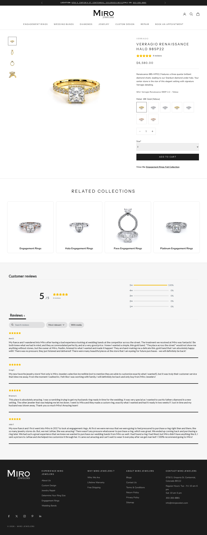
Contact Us (131, 482)
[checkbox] (76, 325)
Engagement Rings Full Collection (162, 167)
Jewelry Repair (48, 490)
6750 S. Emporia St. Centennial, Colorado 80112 (98, 3)
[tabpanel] (103, 383)
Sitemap (130, 502)
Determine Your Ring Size (53, 495)
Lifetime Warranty (95, 482)
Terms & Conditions (135, 487)
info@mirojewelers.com (177, 502)
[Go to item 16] (12, 74)
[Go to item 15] (12, 63)
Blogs (129, 477)
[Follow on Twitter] (16, 516)
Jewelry (103, 24)
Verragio (142, 38)
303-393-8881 (140, 3)
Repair (145, 24)
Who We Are (93, 477)
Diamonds (86, 24)
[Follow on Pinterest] (32, 516)
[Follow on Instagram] (24, 516)
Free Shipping (93, 487)
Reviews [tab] (17, 315)
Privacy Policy (132, 497)
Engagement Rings (35, 24)
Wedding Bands (64, 24)
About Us (46, 480)
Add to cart (167, 157)
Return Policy (132, 492)
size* (138, 141)
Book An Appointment (169, 24)
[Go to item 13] (12, 41)
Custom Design (125, 24)
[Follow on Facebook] (8, 516)
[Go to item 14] (12, 52)
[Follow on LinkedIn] (40, 516)
